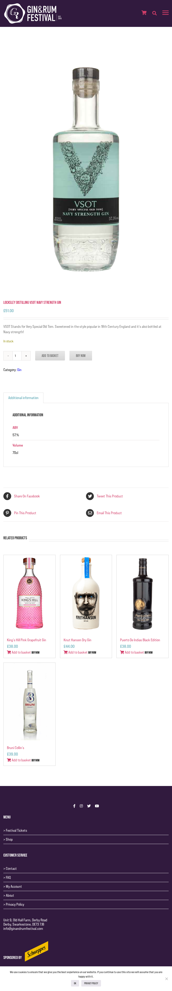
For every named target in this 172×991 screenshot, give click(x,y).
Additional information (23, 398)
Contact (11, 868)
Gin (19, 370)
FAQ (8, 877)
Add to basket (50, 356)
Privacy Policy (15, 904)
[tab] (23, 398)
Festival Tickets (16, 830)
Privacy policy (91, 983)
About (10, 895)
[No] (166, 978)
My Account (14, 886)
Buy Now (81, 356)
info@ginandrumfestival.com (23, 928)
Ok (75, 983)
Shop (9, 839)
